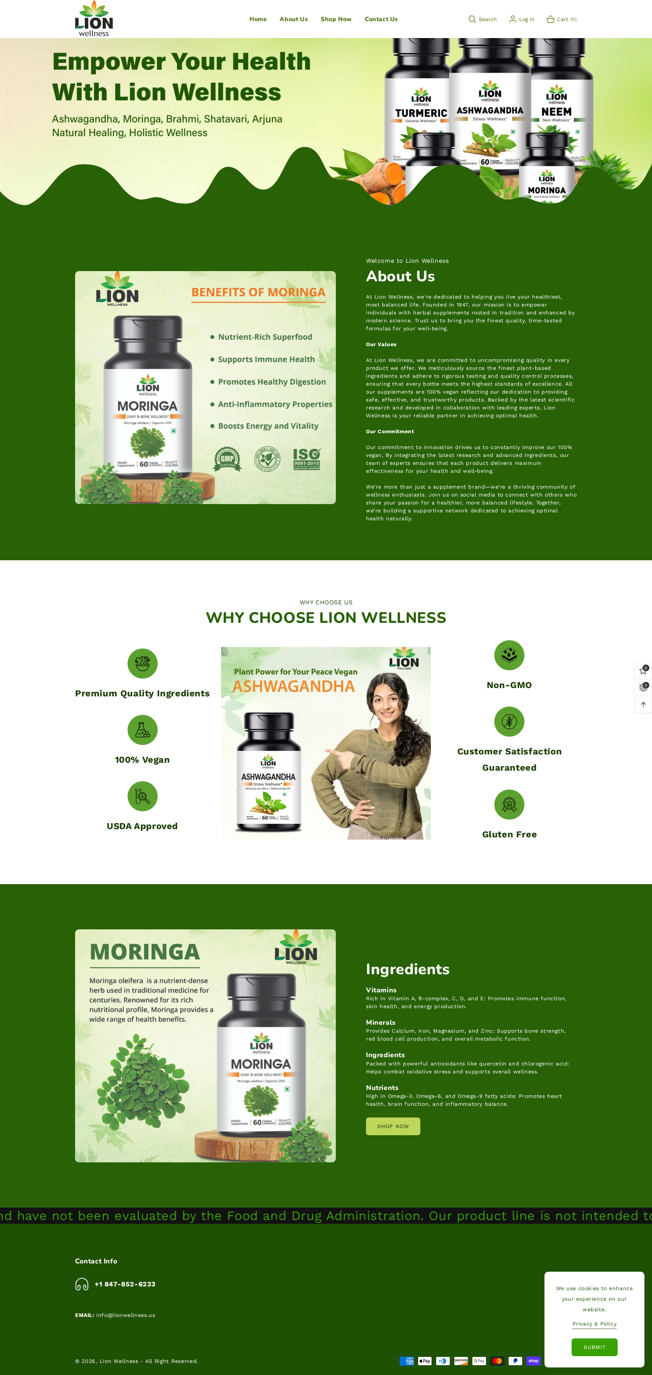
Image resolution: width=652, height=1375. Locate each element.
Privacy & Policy (594, 1324)
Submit (595, 1347)
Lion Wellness (119, 1361)
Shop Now (393, 1126)
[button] (293, 19)
